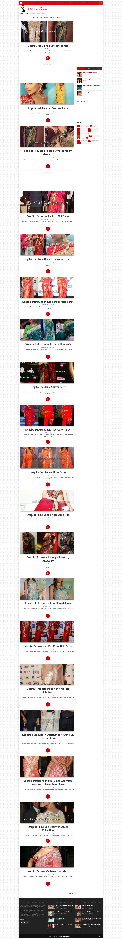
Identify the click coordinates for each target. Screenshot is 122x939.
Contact (44, 13)
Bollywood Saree (95, 128)
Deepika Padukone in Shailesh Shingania (48, 344)
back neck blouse (84, 131)
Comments (97, 68)
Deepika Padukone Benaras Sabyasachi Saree (48, 259)
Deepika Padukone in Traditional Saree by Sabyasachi (48, 152)
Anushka (94, 126)
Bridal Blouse (28, 3)
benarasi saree (92, 138)
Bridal (21, 13)
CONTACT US (23, 919)
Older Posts (70, 893)
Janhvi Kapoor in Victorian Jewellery (91, 924)
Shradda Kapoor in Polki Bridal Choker (91, 918)
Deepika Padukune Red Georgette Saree (48, 429)
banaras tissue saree (84, 135)
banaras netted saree (84, 133)
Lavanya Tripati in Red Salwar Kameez (63, 924)
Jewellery (39, 13)
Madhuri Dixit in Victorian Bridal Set (91, 912)
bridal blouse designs (85, 143)
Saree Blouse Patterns (65, 936)
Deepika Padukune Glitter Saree (48, 387)
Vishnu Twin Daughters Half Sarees (63, 912)
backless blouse (95, 131)
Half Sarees (59, 3)
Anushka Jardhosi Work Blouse (90, 72)
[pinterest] (27, 922)
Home (45, 893)
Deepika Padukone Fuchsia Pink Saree (47, 216)
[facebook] (22, 922)
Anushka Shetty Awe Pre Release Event (91, 85)
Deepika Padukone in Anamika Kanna (48, 108)
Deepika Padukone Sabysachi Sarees (48, 45)
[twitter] (24, 922)
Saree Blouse (37, 3)
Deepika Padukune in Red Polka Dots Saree (47, 646)
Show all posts (58, 17)
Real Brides (75, 3)
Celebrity (45, 3)
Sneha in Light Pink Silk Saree (89, 92)
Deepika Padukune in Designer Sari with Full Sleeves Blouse (48, 736)
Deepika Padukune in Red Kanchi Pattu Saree (48, 301)
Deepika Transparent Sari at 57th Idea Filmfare (47, 690)
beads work (82, 138)
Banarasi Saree (84, 128)
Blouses (26, 13)
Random (89, 68)
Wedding (52, 3)
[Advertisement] (76, 9)
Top (100, 936)
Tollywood (67, 3)
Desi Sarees (32, 13)
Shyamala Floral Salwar (60, 918)
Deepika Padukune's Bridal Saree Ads (48, 514)
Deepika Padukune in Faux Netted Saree (48, 603)
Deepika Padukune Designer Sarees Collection (48, 828)
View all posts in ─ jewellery (84, 931)
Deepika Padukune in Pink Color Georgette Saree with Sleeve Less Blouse (48, 782)
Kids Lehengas (84, 3)
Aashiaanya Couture (85, 126)
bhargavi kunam (84, 140)
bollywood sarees (95, 140)
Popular (81, 68)
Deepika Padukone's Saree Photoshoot (47, 871)
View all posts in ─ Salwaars (56, 931)
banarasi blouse (96, 135)
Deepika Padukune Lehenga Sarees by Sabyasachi (47, 559)
